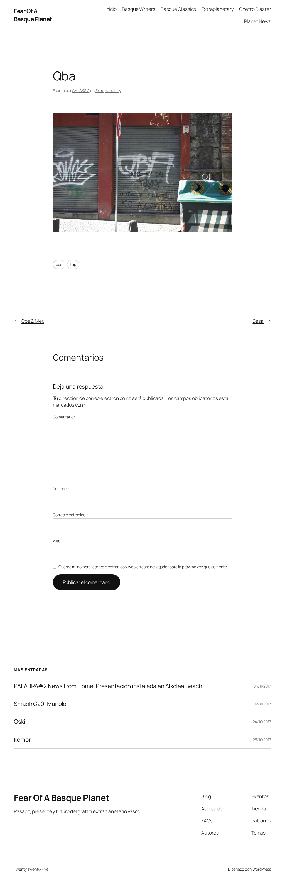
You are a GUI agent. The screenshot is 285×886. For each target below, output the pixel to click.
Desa (258, 320)
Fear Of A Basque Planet (33, 15)
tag (73, 264)
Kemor (22, 739)
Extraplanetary (108, 90)
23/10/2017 (262, 739)
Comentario (64, 417)
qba (59, 264)
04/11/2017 (262, 686)
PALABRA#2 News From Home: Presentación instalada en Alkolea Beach (108, 686)
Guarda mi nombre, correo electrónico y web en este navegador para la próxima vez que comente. (143, 566)
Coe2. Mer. (32, 320)
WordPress (261, 869)
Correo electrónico (70, 514)
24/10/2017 (262, 721)
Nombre (61, 488)
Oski (19, 721)
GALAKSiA (80, 90)
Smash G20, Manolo (40, 704)
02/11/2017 (262, 703)
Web (57, 540)
